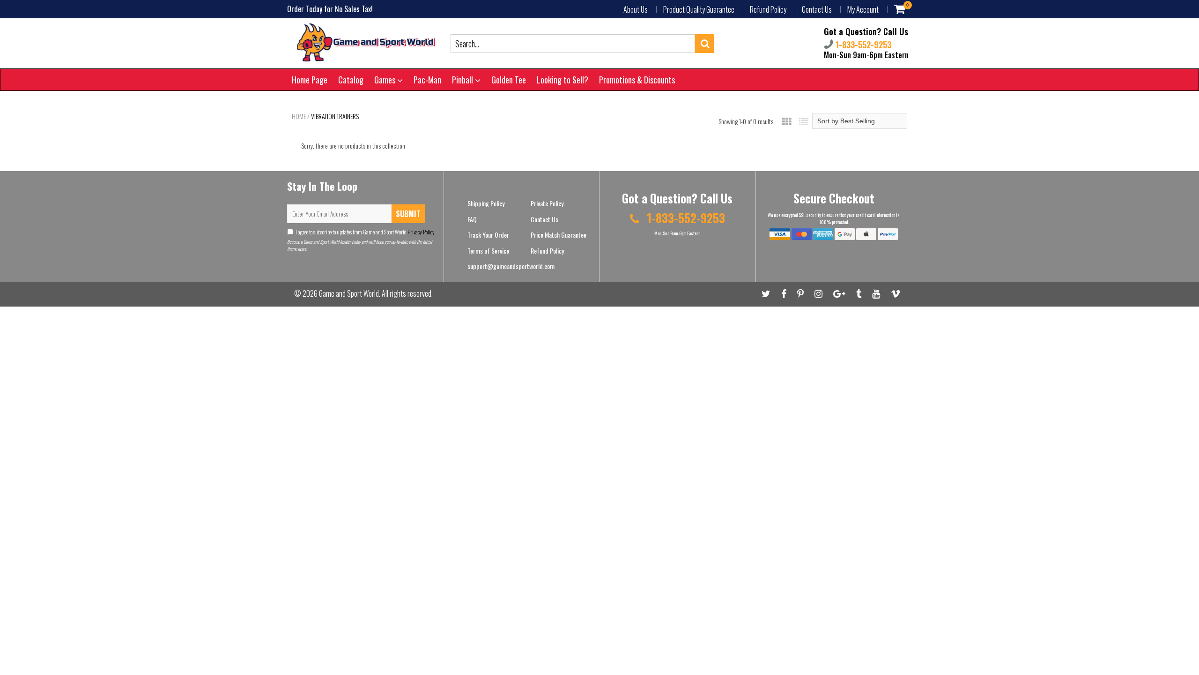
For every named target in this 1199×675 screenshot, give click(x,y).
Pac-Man (427, 80)
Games (385, 80)
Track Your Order (488, 235)
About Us (635, 9)
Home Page (309, 80)
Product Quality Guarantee (698, 9)
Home (299, 116)
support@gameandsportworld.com (511, 266)
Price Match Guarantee (558, 235)
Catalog (350, 80)
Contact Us (817, 9)
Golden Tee (508, 80)
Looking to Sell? (562, 80)
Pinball (463, 80)
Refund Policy (768, 9)
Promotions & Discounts (637, 80)
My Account (863, 9)
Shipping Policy (485, 203)
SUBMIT (408, 213)
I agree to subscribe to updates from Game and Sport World (365, 232)
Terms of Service (488, 250)
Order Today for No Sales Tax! (330, 9)
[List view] (803, 121)
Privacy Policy (421, 232)
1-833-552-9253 (862, 44)
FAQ (472, 219)
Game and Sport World (349, 293)
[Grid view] (786, 121)
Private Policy (547, 203)
